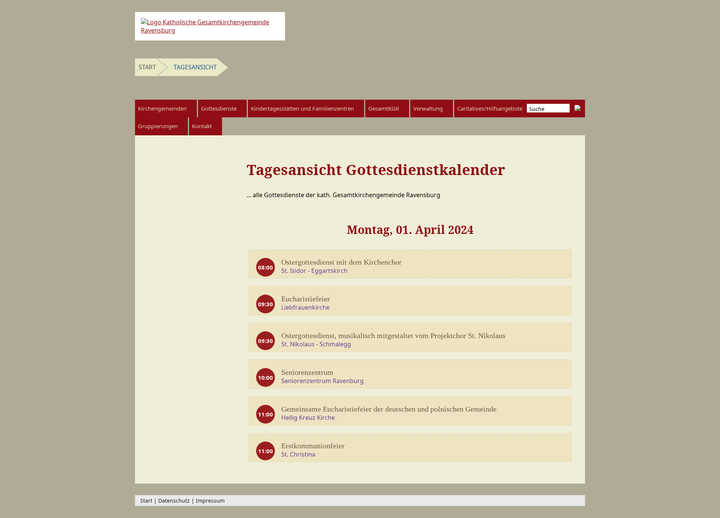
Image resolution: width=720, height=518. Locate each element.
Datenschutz (174, 500)
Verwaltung (428, 108)
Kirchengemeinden (162, 108)
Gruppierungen (158, 126)
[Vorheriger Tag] (263, 235)
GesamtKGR (383, 108)
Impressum (210, 500)
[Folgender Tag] (557, 235)
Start (147, 67)
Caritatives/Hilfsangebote (489, 108)
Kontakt (202, 126)
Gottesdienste (219, 108)
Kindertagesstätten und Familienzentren (302, 108)
